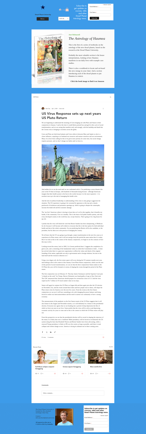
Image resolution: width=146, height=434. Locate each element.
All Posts (36, 97)
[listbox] (63, 19)
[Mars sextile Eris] (100, 357)
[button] (43, 19)
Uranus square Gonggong (72, 367)
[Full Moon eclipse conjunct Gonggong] (45, 357)
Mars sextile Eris (96, 367)
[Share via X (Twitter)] (46, 332)
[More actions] (103, 109)
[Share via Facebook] (42, 332)
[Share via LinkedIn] (51, 332)
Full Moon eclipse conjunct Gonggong (44, 368)
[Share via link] (55, 332)
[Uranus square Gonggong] (73, 357)
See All (111, 346)
